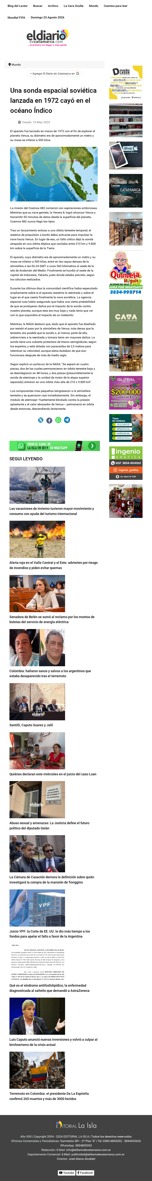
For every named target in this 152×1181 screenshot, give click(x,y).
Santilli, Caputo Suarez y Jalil (31, 725)
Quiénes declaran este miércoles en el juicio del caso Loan (52, 774)
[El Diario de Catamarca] (47, 37)
